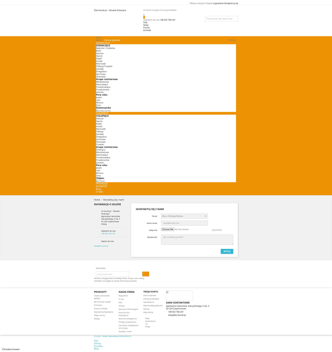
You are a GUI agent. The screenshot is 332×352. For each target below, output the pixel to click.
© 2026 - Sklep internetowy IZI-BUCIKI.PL (112, 336)
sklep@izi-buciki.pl (101, 246)
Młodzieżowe (102, 81)
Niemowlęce (102, 84)
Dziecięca (100, 149)
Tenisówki (101, 76)
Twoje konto (150, 291)
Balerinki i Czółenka (105, 48)
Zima (98, 105)
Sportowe (101, 74)
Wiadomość (152, 237)
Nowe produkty (100, 308)
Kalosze (99, 53)
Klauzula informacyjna (128, 309)
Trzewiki (100, 144)
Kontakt (147, 30)
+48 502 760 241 (167, 19)
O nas (121, 299)
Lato (98, 100)
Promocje (98, 305)
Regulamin (123, 295)
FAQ (145, 22)
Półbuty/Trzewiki (104, 66)
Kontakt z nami (125, 331)
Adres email (152, 223)
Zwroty (122, 306)
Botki (98, 50)
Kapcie (99, 55)
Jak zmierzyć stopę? (102, 302)
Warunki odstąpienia (128, 318)
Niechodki (101, 63)
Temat (154, 216)
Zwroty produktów (151, 299)
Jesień (99, 97)
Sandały (100, 68)
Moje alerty (148, 312)
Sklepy (97, 318)
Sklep (146, 25)
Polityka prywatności (127, 322)
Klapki (99, 58)
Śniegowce (101, 71)
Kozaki (99, 61)
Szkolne (100, 92)
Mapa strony (99, 315)
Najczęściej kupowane (103, 312)
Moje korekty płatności (153, 305)
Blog (96, 348)
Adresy (146, 309)
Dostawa (98, 346)
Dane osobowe (149, 295)
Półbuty (99, 131)
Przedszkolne (102, 89)
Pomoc (146, 27)
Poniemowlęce (103, 87)
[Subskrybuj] (145, 274)
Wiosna (99, 102)
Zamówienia (148, 302)
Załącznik (153, 230)
